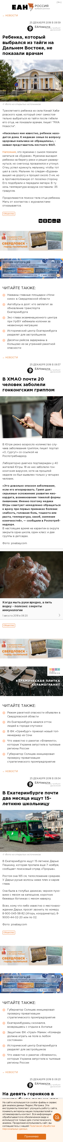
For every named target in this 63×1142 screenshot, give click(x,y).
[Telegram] (50, 221)
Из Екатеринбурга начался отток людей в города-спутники (29, 724)
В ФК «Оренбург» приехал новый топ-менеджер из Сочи (33, 733)
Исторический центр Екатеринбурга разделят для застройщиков (32, 333)
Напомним (9, 152)
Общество (8, 214)
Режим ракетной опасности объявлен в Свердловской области (33, 715)
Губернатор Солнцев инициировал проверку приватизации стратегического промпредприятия (31, 758)
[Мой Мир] (54, 221)
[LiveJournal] (59, 221)
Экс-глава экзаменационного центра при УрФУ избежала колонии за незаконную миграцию (32, 321)
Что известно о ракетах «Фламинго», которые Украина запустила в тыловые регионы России (33, 745)
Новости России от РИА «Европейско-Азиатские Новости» (23, 7)
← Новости (10, 16)
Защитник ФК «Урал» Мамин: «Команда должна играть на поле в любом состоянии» (34, 1036)
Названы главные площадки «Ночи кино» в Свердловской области (30, 297)
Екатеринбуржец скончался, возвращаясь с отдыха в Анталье (29, 1025)
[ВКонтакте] (40, 221)
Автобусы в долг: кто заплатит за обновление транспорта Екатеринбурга (29, 308)
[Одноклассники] (45, 221)
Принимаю (31, 1136)
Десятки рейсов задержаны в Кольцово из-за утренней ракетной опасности (31, 344)
